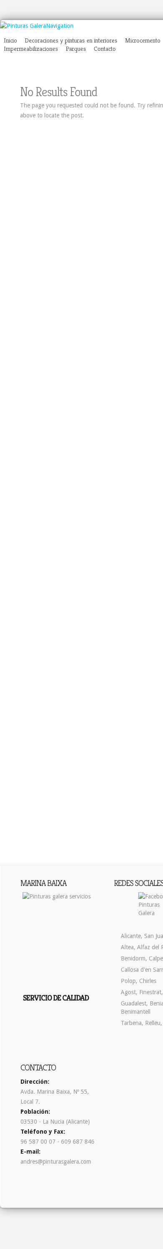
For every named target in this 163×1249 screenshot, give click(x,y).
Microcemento (142, 40)
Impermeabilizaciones (31, 48)
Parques (76, 48)
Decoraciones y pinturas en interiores (71, 40)
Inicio (10, 40)
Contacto (105, 48)
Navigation (60, 25)
